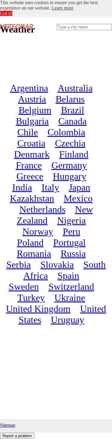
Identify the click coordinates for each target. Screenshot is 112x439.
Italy (50, 187)
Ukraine (69, 297)
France (29, 165)
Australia (75, 88)
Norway (37, 231)
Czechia (70, 143)
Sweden (24, 286)
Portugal (69, 242)
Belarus (70, 99)
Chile (27, 132)
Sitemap (7, 425)
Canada (72, 121)
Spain (68, 275)
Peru (71, 231)
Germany (69, 165)
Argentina (29, 88)
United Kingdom (38, 308)
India (22, 187)
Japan (79, 187)
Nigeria (71, 220)
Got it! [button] (6, 13)
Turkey (31, 297)
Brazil (72, 110)
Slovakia (57, 264)
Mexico (78, 198)
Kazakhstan (32, 198)
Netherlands (42, 209)
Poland (30, 242)
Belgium (35, 110)
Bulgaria (32, 121)
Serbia (18, 264)
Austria (32, 99)
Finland (73, 154)
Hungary (69, 176)
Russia (73, 253)
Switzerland (71, 286)
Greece (29, 176)
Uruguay (67, 319)
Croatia (31, 143)
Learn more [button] (62, 7)
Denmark (32, 154)
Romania (34, 253)
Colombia (66, 132)
